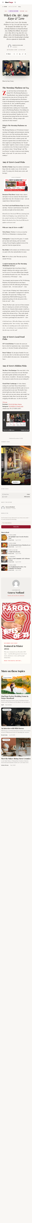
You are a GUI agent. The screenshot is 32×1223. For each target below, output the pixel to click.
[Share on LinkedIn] (20, 54)
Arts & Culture (13, 6)
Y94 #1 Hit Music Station (15, 404)
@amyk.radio (19, 406)
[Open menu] (3, 2)
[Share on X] (14, 54)
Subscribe (16, 526)
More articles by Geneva (16, 595)
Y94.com (4, 402)
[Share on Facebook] (17, 54)
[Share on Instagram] (25, 54)
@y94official (12, 406)
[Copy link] (22, 54)
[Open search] (15, 2)
